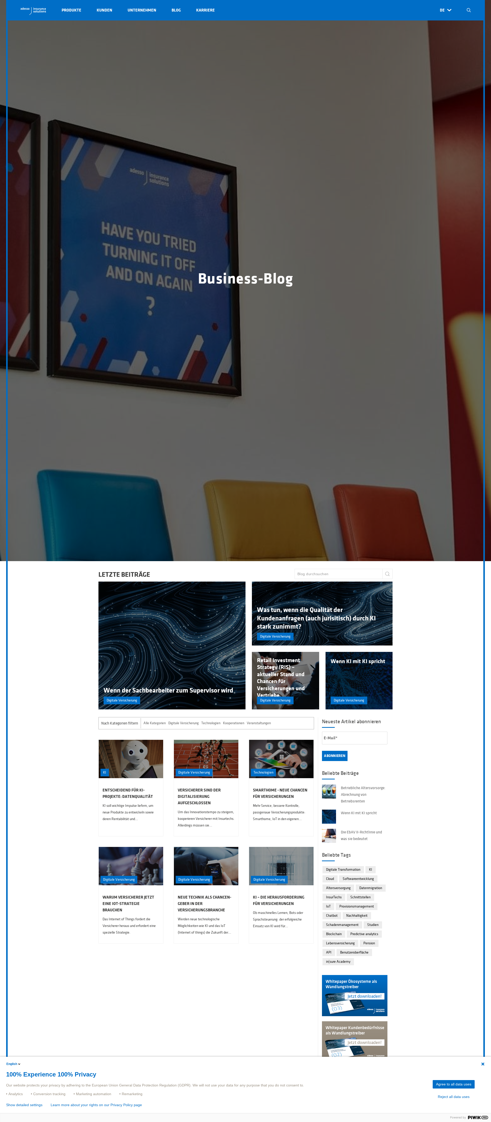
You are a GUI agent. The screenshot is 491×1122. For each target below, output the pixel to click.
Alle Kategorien (154, 723)
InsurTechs (334, 897)
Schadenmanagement (342, 925)
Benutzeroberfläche (354, 952)
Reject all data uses (454, 1097)
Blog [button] (176, 10)
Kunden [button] (104, 10)
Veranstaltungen (259, 723)
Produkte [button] (71, 10)
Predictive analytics (364, 934)
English (11, 1064)
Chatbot (332, 915)
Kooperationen (233, 723)
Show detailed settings (24, 1105)
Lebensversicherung (340, 943)
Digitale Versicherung (183, 723)
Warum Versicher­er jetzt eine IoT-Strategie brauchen (128, 903)
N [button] (469, 10)
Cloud (330, 879)
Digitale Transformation (343, 869)
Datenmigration (370, 888)
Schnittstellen (360, 897)
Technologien (210, 723)
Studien (372, 925)
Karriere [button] (205, 10)
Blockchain (334, 934)
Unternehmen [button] (142, 10)
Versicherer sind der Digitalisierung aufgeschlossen (199, 796)
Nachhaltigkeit (356, 915)
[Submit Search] (387, 574)
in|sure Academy (338, 962)
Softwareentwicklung (358, 879)
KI (370, 869)
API (328, 952)
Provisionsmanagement (356, 906)
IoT (328, 906)
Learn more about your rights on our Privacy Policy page (96, 1105)
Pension (369, 943)
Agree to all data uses (453, 1084)
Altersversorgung (338, 888)
